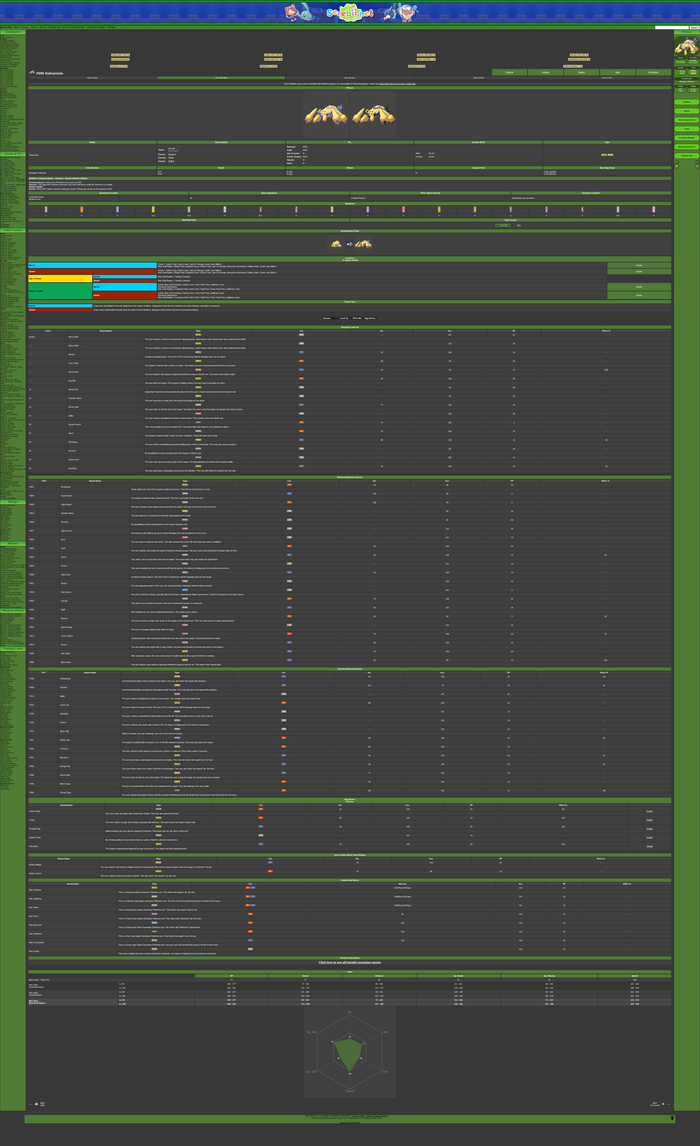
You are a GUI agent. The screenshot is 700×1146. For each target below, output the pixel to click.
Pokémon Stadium (7, 467)
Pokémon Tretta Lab (8, 350)
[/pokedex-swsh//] (350, 63)
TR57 (31, 740)
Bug (519, 225)
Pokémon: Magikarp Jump (10, 298)
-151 (1, 705)
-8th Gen (3, 112)
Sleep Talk (64, 731)
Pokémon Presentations (9, 132)
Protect (64, 566)
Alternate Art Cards (7, 661)
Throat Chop (65, 792)
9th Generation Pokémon (9, 147)
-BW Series (4, 718)
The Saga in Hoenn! (7, 168)
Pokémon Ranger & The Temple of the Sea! (12, 568)
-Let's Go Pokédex (7, 54)
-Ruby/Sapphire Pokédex (9, 44)
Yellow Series (5, 518)
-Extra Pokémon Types (9, 656)
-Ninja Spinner (5, 743)
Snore (63, 557)
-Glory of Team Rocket (9, 758)
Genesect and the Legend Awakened (10, 586)
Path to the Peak (6, 207)
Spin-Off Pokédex (6, 94)
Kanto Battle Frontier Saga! (10, 170)
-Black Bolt (4, 683)
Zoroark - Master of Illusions (11, 576)
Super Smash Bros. (7, 471)
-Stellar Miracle (5, 769)
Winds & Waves (6, 235)
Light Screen (66, 531)
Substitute (64, 714)
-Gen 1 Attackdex (6, 70)
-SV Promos (4, 731)
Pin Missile (65, 487)
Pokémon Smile (6, 277)
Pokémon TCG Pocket (8, 259)
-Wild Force (4, 776)
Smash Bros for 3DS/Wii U (10, 339)
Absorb (71, 354)
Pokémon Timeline (7, 116)
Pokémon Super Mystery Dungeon (9, 329)
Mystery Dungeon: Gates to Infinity (10, 355)
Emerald (3, 416)
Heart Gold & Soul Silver (9, 380)
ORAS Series (5, 538)
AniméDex (4, 159)
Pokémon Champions (8, 243)
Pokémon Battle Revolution (10, 394)
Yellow (2, 458)
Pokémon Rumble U (7, 352)
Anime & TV (13, 153)
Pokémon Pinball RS (8, 427)
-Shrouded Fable (6, 696)
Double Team (35, 837)
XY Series (4, 536)
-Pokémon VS (5, 782)
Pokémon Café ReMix (8, 250)
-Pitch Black (4, 672)
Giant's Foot (188, 285)
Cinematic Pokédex (7, 101)
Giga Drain (65, 574)
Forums (24, 27)
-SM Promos (5, 734)
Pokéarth (111, 27)
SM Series (4, 540)
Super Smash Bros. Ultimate (11, 307)
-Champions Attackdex (9, 86)
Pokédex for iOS (6, 372)
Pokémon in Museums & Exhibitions (9, 126)
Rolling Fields (253, 266)
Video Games (13, 230)
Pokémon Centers (7, 117)
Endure (63, 722)
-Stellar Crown (5, 694)
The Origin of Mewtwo (8, 549)
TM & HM (357, 318)
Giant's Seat (183, 264)
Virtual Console (6, 480)
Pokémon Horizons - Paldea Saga (13, 185)
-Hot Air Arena (5, 760)
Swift (63, 610)
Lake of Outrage (196, 264)
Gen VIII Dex (221, 78)
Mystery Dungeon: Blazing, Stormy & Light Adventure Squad (12, 388)
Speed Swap (66, 627)
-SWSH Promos (6, 732)
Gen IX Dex (92, 78)
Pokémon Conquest (7, 358)
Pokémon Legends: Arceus (10, 266)
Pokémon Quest (6, 305)
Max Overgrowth (36, 942)
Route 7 (161, 264)
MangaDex (4, 507)
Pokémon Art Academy (9, 319)
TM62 (31, 627)
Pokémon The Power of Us (10, 600)
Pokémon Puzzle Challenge (10, 449)
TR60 (31, 749)
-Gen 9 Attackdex (6, 85)
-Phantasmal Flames (8, 679)
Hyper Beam (66, 496)
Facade (64, 601)
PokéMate (4, 440)
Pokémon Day (5, 130)
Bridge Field (179, 266)
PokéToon (4, 205)
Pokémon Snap (6, 462)
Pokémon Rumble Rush (9, 299)
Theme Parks (5, 138)
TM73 (31, 636)
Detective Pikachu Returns (10, 257)
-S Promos (4, 787)
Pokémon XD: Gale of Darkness (12, 420)
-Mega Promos (5, 729)
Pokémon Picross (6, 332)
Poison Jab (65, 740)
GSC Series (4, 520)
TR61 (31, 757)
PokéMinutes (5, 208)
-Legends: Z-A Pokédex (9, 65)
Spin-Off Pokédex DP (8, 96)
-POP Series (4, 738)
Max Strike (33, 907)
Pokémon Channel (7, 423)
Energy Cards (5, 659)
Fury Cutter (73, 363)
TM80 (31, 653)
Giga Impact (66, 504)
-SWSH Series (5, 712)
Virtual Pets (4, 487)
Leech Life (64, 705)
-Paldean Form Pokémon (9, 150)
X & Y (2, 310)
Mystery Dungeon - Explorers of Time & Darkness (12, 404)
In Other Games (6, 478)
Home (16, 27)
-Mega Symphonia (7, 752)
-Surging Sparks (6, 692)
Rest (63, 539)
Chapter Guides (6, 513)
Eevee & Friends (6, 640)
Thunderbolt (65, 679)
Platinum (3, 378)
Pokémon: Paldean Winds (10, 203)
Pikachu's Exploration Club (10, 631)
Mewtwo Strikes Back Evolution (12, 602)
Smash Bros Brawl (7, 409)
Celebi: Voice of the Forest (10, 558)
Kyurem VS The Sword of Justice (13, 582)
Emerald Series (6, 525)
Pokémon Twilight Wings (9, 197)
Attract (64, 583)
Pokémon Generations (8, 196)
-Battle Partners (6, 762)
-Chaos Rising (5, 674)
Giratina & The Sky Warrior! (10, 572)
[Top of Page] (672, 1118)
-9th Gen (3, 110)
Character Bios (5, 161)
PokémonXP (4, 121)
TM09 (31, 504)
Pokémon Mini (5, 451)
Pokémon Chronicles (8, 187)
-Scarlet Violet (5, 710)
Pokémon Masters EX (8, 252)
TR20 (31, 714)
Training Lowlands (182, 277)
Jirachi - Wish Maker (8, 562)
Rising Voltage (35, 865)
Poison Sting (34, 811)
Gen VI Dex (478, 78)
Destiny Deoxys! (6, 563)
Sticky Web (73, 337)
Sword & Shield (6, 263)
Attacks (581, 72)
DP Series (4, 527)
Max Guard (34, 951)
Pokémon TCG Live (7, 285)
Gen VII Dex (349, 78)
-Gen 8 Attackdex (6, 83)
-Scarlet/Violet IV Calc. (9, 105)
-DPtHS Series (5, 720)
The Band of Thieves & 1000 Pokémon (11, 322)
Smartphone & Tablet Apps (10, 486)
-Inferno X (4, 749)
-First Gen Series (6, 725)
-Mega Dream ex (6, 747)
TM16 (31, 522)
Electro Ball (73, 407)
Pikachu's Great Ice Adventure (11, 632)
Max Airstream (35, 925)
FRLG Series (5, 524)
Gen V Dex (607, 78)
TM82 (31, 662)
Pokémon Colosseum (8, 418)
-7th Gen (3, 114)
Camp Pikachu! (6, 621)
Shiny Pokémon (6, 192)
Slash (70, 433)
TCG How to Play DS (8, 371)
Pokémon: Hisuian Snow (9, 201)
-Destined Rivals (6, 687)
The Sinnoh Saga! (7, 172)
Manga (13, 501)
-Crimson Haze (6, 774)
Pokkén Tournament (7, 336)
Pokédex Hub (55, 27)
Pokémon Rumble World (9, 327)
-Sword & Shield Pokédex (9, 55)
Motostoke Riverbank (236, 266)
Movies (13, 543)
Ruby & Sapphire (6, 413)
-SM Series (4, 714)
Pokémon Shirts (6, 136)
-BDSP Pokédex (6, 57)
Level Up (344, 318)
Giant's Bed (163, 285)
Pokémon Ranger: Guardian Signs (10, 382)
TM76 (31, 645)
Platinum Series (6, 529)
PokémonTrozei (6, 433)
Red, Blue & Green (7, 456)
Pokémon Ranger (6, 429)
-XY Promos (4, 736)
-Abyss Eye (4, 742)
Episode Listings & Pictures (10, 157)
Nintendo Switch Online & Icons (12, 491)
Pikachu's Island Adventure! (10, 629)
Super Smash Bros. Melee (10, 453)
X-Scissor (64, 749)
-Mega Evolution (6, 681)
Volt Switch (65, 653)
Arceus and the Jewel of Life (11, 574)
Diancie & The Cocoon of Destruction (9, 590)
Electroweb (73, 372)
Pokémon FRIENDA (7, 498)
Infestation (33, 846)
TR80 (31, 775)
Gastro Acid (73, 459)
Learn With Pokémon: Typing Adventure (11, 368)
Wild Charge (65, 784)
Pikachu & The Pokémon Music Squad (12, 644)
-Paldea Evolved (6, 709)
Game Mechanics (6, 103)
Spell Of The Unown (7, 554)
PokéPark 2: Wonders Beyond (11, 360)
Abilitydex (3, 92)
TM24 (31, 557)
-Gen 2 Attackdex (6, 72)
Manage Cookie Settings (377, 1116)
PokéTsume (4, 227)
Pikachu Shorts (13, 610)
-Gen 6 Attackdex (6, 79)
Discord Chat (5, 141)
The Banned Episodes (8, 190)
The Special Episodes (8, 188)
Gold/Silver (4, 444)
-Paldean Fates (6, 701)
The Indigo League (7, 163)
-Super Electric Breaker (9, 765)
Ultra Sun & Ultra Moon (9, 290)
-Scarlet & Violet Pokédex (10, 63)
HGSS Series (5, 531)
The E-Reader (5, 438)
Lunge (31, 820)
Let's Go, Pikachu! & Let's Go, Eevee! (11, 293)
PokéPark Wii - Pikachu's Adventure (9, 391)
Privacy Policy (358, 1116)
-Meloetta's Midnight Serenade (11, 583)
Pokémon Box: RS (7, 425)
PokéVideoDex (5, 210)
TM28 (31, 574)
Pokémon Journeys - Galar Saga (12, 179)
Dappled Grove (192, 266)
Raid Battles (4, 663)
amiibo (2, 489)
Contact (33, 27)
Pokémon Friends (6, 246)
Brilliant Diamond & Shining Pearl (12, 265)
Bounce (64, 618)
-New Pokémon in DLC (9, 149)
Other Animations (6, 214)
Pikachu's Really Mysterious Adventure (11, 637)
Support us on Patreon (350, 1122)
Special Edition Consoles (9, 482)
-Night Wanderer (6, 771)
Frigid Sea (204, 289)
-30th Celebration (6, 670)
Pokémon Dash (6, 422)
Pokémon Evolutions (8, 199)
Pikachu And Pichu (7, 618)
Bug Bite (72, 381)
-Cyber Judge (5, 778)
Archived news (5, 37)
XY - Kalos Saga (6, 176)
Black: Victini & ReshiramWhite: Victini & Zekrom (12, 579)
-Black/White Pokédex (8, 48)
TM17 (31, 531)
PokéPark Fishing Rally (9, 436)
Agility (70, 416)
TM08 (31, 496)
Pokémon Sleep (6, 256)
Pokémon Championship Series (12, 119)
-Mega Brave (5, 751)
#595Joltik (42, 1104)
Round (64, 645)
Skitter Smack (35, 873)
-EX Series (4, 721)
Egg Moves (654, 72)
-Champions (4, 108)
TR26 (31, 722)
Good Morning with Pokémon (11, 212)
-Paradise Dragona (7, 767)
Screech (72, 451)
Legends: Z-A (5, 241)
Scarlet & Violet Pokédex (74, 27)
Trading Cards (13, 648)
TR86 (31, 784)
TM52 (31, 618)
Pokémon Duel (5, 338)
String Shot (73, 389)
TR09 (31, 687)
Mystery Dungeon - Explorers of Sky (12, 397)
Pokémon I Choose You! (9, 598)
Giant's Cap (171, 264)
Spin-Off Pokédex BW (8, 97)
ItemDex (3, 88)
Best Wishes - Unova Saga (10, 174)
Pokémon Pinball (6, 464)
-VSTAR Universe (6, 780)
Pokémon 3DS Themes (9, 484)
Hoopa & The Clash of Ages (11, 593)
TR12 (31, 696)
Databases (13, 31)
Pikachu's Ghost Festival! (10, 627)
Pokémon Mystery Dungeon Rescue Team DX (10, 275)
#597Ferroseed (655, 1104)
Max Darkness (35, 934)
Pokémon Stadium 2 (7, 447)
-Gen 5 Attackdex (6, 77)
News (2, 35)
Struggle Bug (34, 829)
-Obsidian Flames (6, 707)
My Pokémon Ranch (8, 407)
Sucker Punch (74, 424)
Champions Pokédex (96, 27)
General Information (7, 505)
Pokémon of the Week (8, 107)
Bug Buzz (72, 468)
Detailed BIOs (5, 511)
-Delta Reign (5, 668)
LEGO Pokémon (6, 134)
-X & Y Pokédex (6, 50)
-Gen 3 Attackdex (6, 74)
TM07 (31, 487)
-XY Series (4, 716)
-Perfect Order (5, 676)
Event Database (6, 145)
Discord (43, 27)
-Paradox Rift (5, 703)
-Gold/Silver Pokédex (8, 43)
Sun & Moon (4, 288)
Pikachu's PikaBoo (7, 620)
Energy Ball (65, 766)
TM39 (31, 601)
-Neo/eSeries (5, 723)
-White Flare (4, 685)
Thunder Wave (74, 398)
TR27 (31, 731)
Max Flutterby (35, 890)
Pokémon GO (5, 248)
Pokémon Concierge (7, 218)
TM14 (31, 513)
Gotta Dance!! (5, 623)
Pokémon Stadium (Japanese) (11, 465)
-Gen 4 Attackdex (6, 75)
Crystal (3, 445)
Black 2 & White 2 (7, 347)
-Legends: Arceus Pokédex (10, 59)
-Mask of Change (6, 773)
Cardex (3, 99)
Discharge (72, 442)
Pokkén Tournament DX (9, 301)
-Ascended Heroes (7, 678)
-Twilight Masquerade (8, 698)
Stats (617, 72)
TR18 (31, 705)
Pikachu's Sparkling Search (10, 634)
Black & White (5, 345)
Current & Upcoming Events (11, 143)
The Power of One (7, 552)
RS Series (4, 522)
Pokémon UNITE (6, 254)
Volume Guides (6, 514)
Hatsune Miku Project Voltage (11, 123)
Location (545, 72)
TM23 (31, 548)
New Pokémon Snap (8, 281)
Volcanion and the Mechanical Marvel (11, 595)
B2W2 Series (5, 534)
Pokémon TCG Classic (9, 665)
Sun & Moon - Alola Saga (9, 177)
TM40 (31, 610)
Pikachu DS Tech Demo (9, 434)
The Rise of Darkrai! (8, 571)
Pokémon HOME (6, 268)
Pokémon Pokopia (7, 245)
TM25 (31, 566)
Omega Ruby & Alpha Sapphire (12, 312)
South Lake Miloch (213, 264)
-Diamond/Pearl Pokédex (9, 46)
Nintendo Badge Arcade (9, 341)
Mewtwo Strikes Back (8, 551)
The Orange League (7, 165)
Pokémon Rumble (7, 385)
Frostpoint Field (181, 289)
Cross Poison (67, 636)
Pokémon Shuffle (6, 325)
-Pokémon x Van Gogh (8, 128)
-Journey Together (7, 689)
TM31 (31, 583)
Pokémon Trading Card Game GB (13, 469)
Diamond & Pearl (6, 376)
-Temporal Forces (6, 700)
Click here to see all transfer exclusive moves (350, 962)
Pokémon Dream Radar (9, 349)
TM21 (31, 539)
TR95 (31, 792)
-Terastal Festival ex (8, 763)
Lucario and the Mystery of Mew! (12, 565)
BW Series (4, 533)
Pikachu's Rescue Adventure (11, 616)
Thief (63, 548)
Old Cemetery (175, 285)
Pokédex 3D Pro (6, 365)
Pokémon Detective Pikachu (11, 607)
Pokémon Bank (6, 314)
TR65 (31, 766)
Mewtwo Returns (6, 556)
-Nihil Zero (4, 745)
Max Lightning (35, 899)
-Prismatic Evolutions (8, 690)
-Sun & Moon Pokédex (8, 52)
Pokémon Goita (6, 495)
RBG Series (4, 516)
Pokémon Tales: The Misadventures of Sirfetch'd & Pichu (11, 221)
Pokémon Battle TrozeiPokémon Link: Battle (12, 317)
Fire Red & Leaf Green (8, 414)
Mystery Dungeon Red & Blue (11, 431)
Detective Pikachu (7, 303)
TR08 (31, 679)
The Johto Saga (6, 166)
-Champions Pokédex (8, 66)
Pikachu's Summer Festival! (11, 625)
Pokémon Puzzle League (9, 460)
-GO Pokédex (5, 61)
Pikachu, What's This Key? (10, 641)
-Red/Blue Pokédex (7, 41)
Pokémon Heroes (6, 560)
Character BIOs (6, 509)
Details (639, 265)
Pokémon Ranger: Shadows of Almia (11, 401)
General (509, 72)
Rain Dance (66, 592)
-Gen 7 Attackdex (6, 81)
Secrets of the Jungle (8, 603)
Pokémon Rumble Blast (9, 361)
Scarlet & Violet (6, 239)
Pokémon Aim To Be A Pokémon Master (12, 182)
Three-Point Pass (202, 285)
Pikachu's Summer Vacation (10, 614)
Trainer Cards (5, 658)
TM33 (31, 592)
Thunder (63, 687)
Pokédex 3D (4, 363)
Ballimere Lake (217, 285)
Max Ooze (33, 916)
